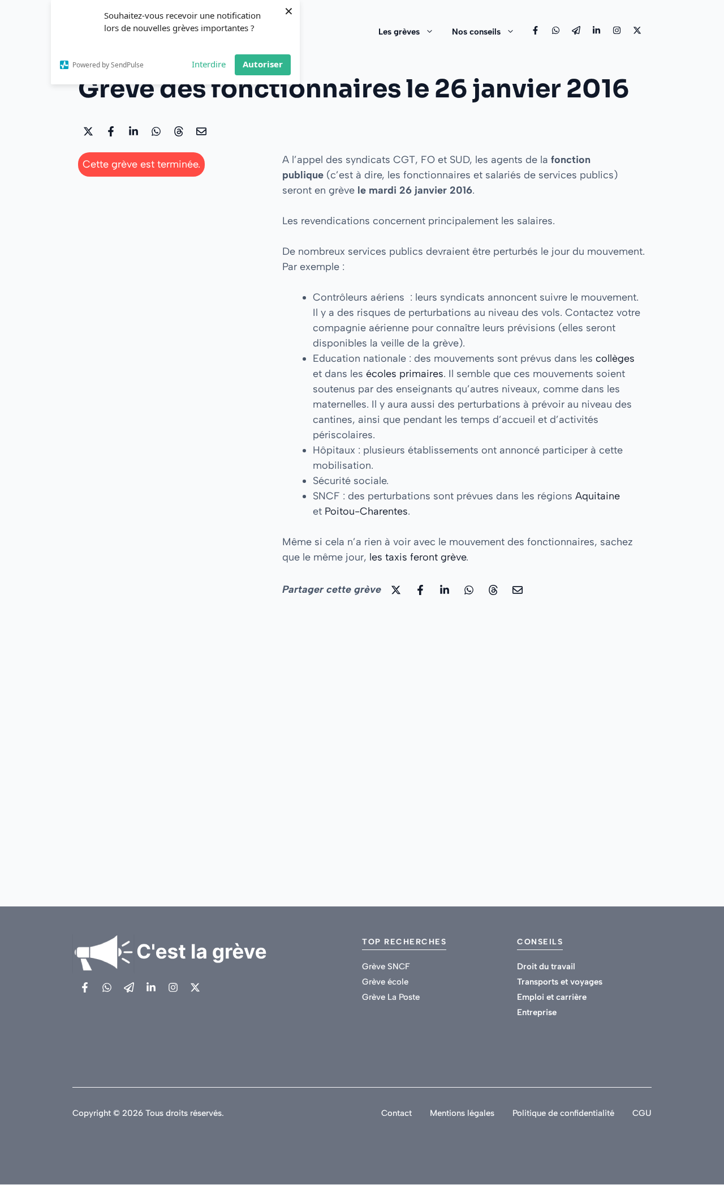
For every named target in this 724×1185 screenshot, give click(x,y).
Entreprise (537, 1012)
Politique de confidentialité (563, 1113)
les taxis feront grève (417, 557)
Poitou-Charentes (366, 511)
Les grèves (399, 32)
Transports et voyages (559, 982)
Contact (396, 1113)
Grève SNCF (386, 966)
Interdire (209, 64)
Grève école (385, 982)
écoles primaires (404, 373)
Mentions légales (462, 1113)
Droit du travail (546, 966)
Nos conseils (476, 32)
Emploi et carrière (552, 997)
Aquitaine (597, 496)
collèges (615, 358)
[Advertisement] (169, 259)
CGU (642, 1113)
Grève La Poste (391, 997)
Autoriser (263, 64)
